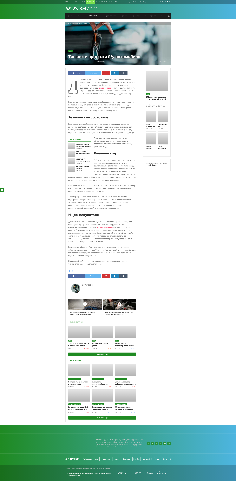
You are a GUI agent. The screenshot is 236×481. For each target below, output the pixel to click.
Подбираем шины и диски (100, 344)
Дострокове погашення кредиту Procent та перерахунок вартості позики (102, 408)
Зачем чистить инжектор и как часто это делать (124, 344)
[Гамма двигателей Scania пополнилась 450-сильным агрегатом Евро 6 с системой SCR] (163, 138)
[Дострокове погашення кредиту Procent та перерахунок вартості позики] (102, 395)
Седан (144, 459)
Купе (151, 459)
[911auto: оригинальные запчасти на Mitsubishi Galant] (157, 81)
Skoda (159, 459)
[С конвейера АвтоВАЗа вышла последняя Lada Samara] (163, 116)
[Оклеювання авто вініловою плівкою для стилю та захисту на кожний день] (125, 370)
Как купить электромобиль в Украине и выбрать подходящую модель (101, 383)
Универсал (168, 459)
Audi (83, 459)
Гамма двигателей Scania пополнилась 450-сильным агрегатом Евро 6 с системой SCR (162, 148)
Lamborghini (133, 459)
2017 (85, 23)
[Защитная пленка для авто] (71, 169)
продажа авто (105, 88)
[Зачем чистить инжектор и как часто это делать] (125, 332)
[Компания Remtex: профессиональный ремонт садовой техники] (71, 146)
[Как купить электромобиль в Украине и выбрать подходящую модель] (102, 370)
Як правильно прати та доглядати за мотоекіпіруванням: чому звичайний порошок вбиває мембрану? (78, 383)
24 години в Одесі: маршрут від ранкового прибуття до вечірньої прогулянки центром (125, 408)
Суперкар (112, 459)
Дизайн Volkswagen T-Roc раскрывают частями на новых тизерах (150, 125)
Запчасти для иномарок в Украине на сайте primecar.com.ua (78, 344)
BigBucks (153, 165)
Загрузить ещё (102, 354)
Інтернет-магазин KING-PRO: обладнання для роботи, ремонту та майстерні (78, 408)
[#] (158, 1)
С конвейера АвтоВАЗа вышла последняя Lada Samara (162, 125)
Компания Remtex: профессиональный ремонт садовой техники (83, 145)
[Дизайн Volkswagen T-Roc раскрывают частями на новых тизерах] (151, 116)
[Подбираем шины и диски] (102, 332)
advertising (87, 285)
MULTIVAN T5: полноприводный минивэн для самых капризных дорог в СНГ (83, 160)
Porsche (103, 459)
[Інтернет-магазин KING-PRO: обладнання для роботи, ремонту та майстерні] (79, 395)
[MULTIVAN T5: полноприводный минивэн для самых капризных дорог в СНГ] (71, 161)
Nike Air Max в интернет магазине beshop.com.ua (83, 153)
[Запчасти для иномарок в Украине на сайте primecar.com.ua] (79, 332)
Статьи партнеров (76, 23)
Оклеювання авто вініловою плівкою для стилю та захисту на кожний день (125, 383)
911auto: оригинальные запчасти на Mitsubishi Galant (156, 98)
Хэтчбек (123, 459)
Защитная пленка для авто (82, 167)
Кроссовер (92, 459)
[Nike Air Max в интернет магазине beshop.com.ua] (71, 154)
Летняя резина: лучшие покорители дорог (150, 148)
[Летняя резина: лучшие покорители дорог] (151, 138)
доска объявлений (105, 227)
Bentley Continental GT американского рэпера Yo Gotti (117, 1)
